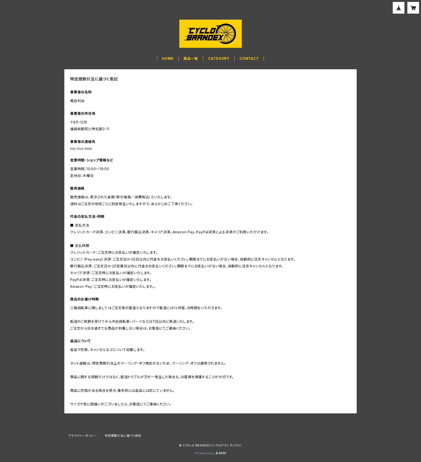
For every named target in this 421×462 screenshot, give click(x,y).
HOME (167, 58)
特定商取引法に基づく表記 (123, 435)
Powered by (205, 453)
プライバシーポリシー (82, 435)
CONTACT (249, 58)
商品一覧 (190, 58)
